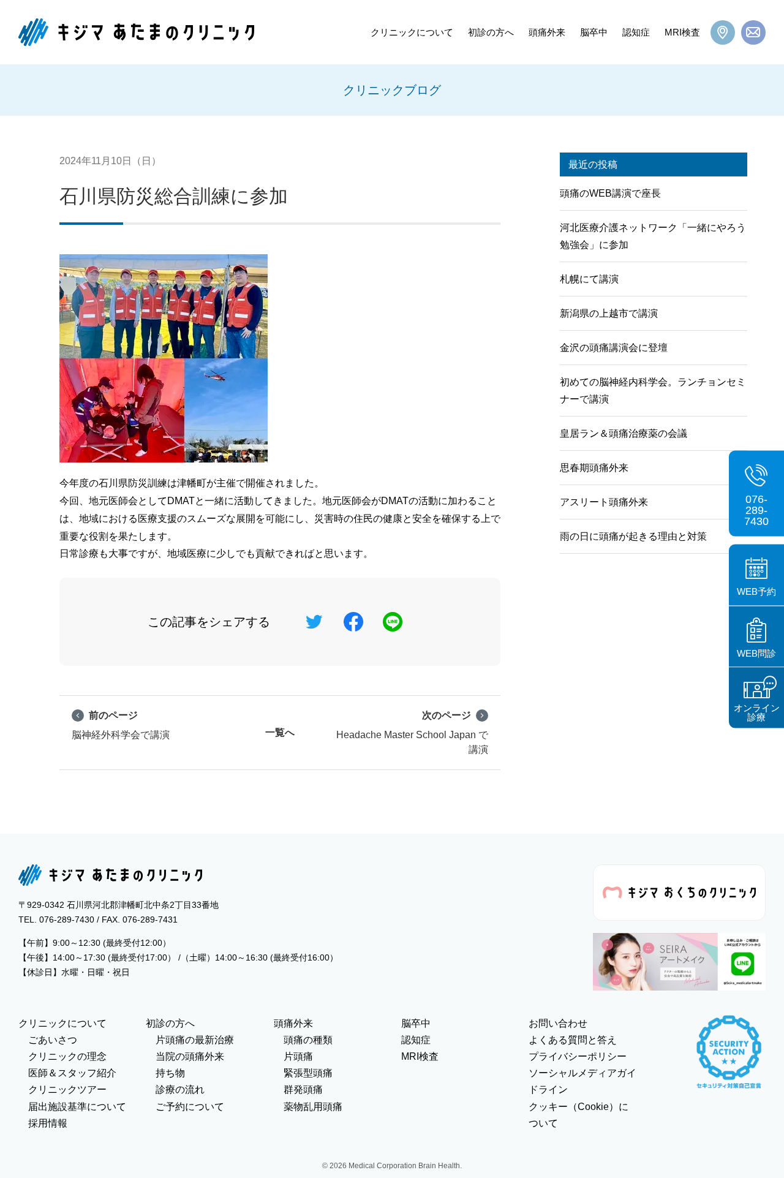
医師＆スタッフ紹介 (72, 1073)
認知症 (636, 32)
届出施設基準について (77, 1106)
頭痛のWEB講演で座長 (610, 193)
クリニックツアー (67, 1089)
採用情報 (47, 1123)
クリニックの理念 (67, 1056)
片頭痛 (298, 1056)
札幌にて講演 (589, 279)
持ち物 (170, 1073)
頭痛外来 (547, 32)
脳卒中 (594, 32)
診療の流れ (180, 1089)
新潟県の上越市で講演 (609, 313)
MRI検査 (682, 32)
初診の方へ (491, 32)
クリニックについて (412, 32)
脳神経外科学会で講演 (121, 725)
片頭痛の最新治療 (195, 1040)
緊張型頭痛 (308, 1073)
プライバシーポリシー (578, 1056)
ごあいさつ (52, 1040)
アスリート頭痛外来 (604, 502)
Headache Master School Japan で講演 (412, 732)
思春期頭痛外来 (594, 468)
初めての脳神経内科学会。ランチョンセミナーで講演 (653, 390)
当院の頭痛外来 (190, 1056)
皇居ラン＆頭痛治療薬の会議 (623, 433)
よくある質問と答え (573, 1040)
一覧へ (280, 732)
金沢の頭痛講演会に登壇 (614, 347)
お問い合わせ (558, 1023)
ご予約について (190, 1106)
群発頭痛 (303, 1089)
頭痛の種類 (308, 1040)
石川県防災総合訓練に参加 (173, 196)
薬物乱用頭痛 (313, 1106)
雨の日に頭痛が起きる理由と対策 (633, 536)
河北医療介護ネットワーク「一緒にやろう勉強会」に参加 (653, 235)
